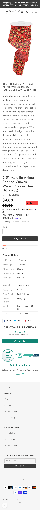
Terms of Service (10, 411)
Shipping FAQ (9, 405)
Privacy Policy (9, 433)
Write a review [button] (20, 341)
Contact (7, 399)
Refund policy (9, 417)
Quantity (5, 227)
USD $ (19, 479)
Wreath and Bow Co (15, 500)
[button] (20, 211)
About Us (8, 393)
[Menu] (36, 12)
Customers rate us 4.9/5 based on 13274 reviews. (20, 370)
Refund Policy (9, 439)
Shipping (6, 221)
